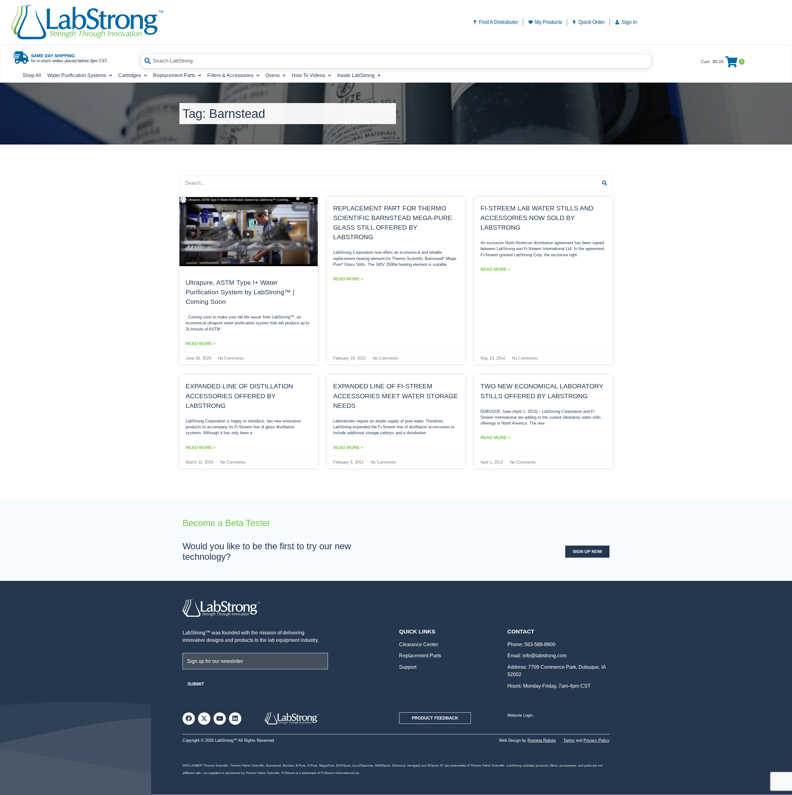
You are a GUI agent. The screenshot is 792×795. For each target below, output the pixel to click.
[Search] (604, 183)
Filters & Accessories (230, 75)
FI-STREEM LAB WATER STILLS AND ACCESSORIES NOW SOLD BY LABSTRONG (536, 218)
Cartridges (129, 75)
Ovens (272, 75)
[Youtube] (219, 718)
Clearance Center (418, 644)
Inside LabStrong (356, 75)
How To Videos (308, 75)
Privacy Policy (596, 740)
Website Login (520, 715)
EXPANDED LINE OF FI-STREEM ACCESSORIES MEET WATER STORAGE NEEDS (395, 395)
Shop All (32, 75)
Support (407, 667)
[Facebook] (189, 718)
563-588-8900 (539, 644)
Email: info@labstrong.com (536, 655)
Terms (569, 740)
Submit (195, 683)
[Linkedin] (235, 718)
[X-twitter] (204, 718)
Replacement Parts (174, 75)
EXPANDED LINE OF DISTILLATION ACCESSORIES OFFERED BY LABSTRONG (239, 395)
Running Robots (541, 740)
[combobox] (396, 61)
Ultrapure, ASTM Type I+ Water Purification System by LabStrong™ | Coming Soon (240, 292)
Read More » (201, 343)
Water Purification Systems (76, 75)
